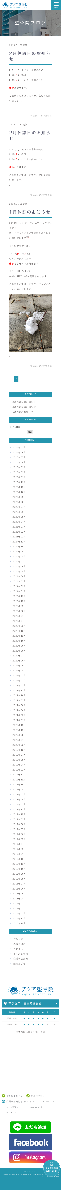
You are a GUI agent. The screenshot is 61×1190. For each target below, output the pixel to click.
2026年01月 (19, 477)
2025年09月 (19, 497)
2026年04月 (19, 462)
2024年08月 (19, 556)
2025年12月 (19, 482)
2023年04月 (19, 621)
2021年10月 (19, 695)
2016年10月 (19, 869)
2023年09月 (19, 606)
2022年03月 (19, 675)
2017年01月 (19, 854)
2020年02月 (19, 745)
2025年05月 (19, 517)
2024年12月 (19, 541)
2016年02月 (19, 908)
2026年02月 (19, 472)
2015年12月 (19, 918)
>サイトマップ (30, 1171)
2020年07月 (19, 740)
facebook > (36, 1107)
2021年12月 (19, 690)
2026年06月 (19, 452)
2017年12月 (19, 809)
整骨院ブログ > (15, 1096)
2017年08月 (19, 824)
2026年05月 (19, 457)
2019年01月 (19, 770)
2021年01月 (19, 720)
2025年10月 (19, 492)
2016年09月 (19, 874)
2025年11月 (19, 487)
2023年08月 (19, 611)
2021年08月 (19, 705)
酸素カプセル (20, 963)
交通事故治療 (20, 958)
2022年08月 (19, 651)
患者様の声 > (38, 1096)
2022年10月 (19, 641)
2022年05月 (19, 665)
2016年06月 (19, 889)
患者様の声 (19, 944)
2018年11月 (19, 779)
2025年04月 (19, 522)
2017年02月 (19, 849)
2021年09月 (19, 700)
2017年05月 (19, 839)
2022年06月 (19, 660)
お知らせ (18, 939)
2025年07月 (19, 507)
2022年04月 (19, 670)
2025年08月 (19, 502)
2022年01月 (19, 685)
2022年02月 (19, 680)
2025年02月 (19, 532)
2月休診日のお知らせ (24, 402)
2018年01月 (19, 804)
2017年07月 (19, 829)
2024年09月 (19, 551)
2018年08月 (19, 789)
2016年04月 (19, 898)
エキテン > (48, 1101)
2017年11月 (19, 814)
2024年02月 (19, 586)
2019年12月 (19, 750)
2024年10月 (19, 546)
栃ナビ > (11, 1112)
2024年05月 (19, 571)
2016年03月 (19, 903)
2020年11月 (19, 730)
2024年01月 (19, 591)
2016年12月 (19, 859)
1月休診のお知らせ (30, 212)
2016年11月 (19, 864)
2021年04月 (19, 710)
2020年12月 (19, 725)
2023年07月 (19, 616)
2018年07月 (19, 794)
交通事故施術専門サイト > (20, 1101)
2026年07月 (19, 447)
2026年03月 (19, 467)
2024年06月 (19, 566)
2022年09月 (19, 646)
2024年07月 (19, 561)
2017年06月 (19, 834)
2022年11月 (19, 636)
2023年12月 (19, 596)
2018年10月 (19, 784)
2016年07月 (19, 883)
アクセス (18, 948)
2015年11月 (19, 923)
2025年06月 (19, 512)
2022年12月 (19, 631)
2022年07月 (19, 655)
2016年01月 (19, 913)
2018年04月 (19, 799)
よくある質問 (20, 953)
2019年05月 (19, 760)
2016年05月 (19, 893)
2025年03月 (19, 527)
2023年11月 (19, 601)
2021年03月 (19, 715)
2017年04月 (19, 844)
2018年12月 (19, 774)
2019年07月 (19, 755)
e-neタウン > (14, 1107)
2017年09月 (19, 819)
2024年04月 (19, 576)
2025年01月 (19, 536)
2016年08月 (19, 879)
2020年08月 (19, 735)
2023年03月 (19, 626)
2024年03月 (19, 581)
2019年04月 (19, 764)
